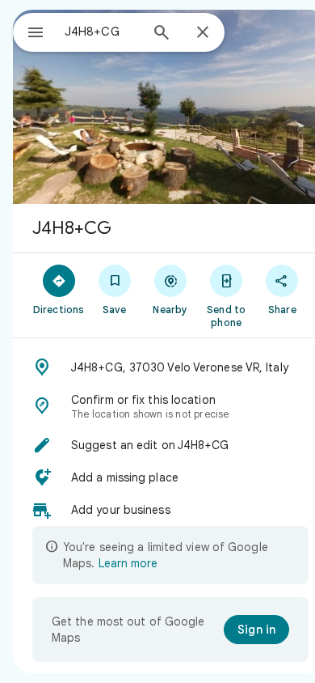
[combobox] (102, 31)
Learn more (128, 563)
